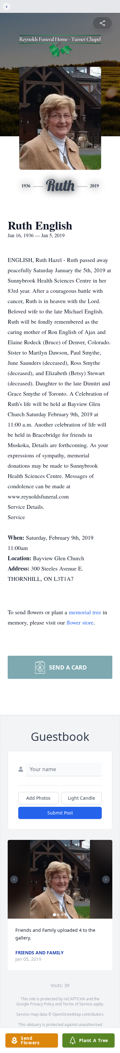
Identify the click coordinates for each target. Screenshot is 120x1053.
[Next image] (106, 879)
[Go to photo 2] (58, 915)
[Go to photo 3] (62, 915)
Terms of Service (77, 1004)
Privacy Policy (42, 1004)
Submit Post (60, 813)
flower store (80, 622)
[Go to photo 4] (66, 915)
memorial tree (85, 612)
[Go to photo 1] (54, 914)
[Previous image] (14, 879)
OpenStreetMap (66, 1014)
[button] (60, 879)
